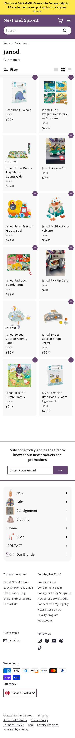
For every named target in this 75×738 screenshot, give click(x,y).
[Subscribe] (60, 470)
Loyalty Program (48, 615)
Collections (21, 43)
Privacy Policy (39, 720)
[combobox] (37, 30)
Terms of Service (13, 725)
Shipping (43, 715)
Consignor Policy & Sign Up (54, 593)
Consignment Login (50, 587)
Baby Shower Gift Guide (18, 587)
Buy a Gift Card (47, 582)
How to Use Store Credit (53, 598)
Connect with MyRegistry (53, 604)
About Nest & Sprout (16, 582)
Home (6, 43)
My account (45, 620)
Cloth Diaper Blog (14, 593)
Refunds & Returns (15, 720)
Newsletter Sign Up (49, 609)
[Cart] (60, 20)
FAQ (30, 725)
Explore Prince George (17, 598)
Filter (13, 69)
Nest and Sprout (21, 20)
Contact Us (10, 604)
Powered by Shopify (15, 729)
